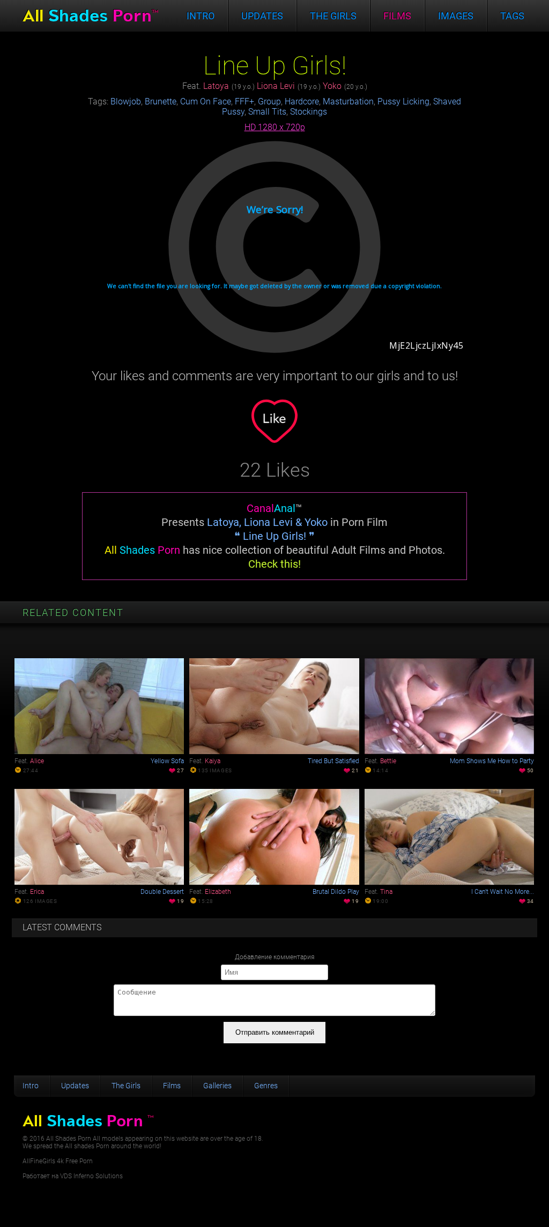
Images (455, 15)
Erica (37, 891)
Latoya (216, 86)
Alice (37, 761)
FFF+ (244, 101)
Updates (262, 15)
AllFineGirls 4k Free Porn (58, 1161)
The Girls (126, 1085)
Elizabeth (218, 891)
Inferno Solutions (98, 1176)
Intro (200, 15)
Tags (512, 15)
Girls (333, 15)
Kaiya (212, 761)
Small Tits (267, 112)
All (90, 15)
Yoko (332, 86)
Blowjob (125, 101)
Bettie (388, 761)
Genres (266, 1085)
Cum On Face (205, 101)
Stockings (308, 112)
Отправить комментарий (274, 1032)
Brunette (160, 101)
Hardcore (302, 101)
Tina (386, 891)
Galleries (217, 1085)
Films (397, 15)
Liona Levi (276, 86)
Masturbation (348, 101)
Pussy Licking (403, 101)
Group (269, 101)
